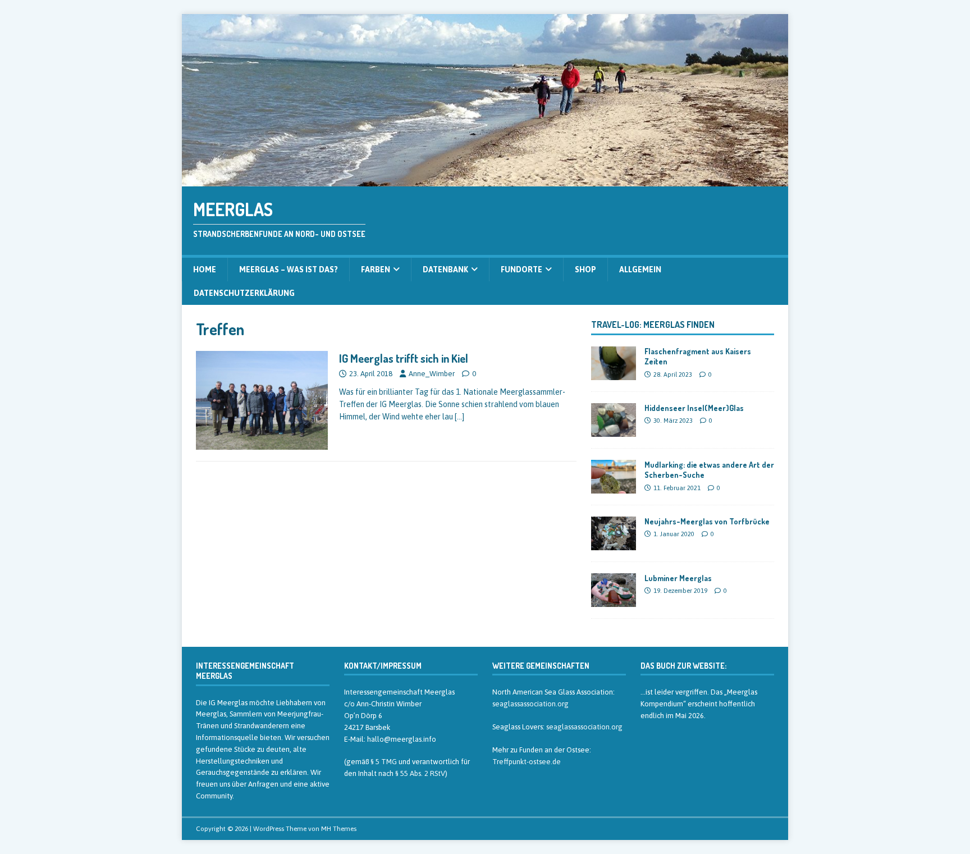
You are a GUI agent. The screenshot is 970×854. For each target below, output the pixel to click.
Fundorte (521, 269)
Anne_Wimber (432, 373)
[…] (459, 416)
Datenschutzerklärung (244, 293)
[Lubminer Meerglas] (613, 600)
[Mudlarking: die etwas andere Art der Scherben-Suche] (613, 487)
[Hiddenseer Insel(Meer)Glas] (613, 430)
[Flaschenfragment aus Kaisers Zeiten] (613, 373)
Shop (585, 269)
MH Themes (338, 829)
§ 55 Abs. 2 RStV (420, 773)
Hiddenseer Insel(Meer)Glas (694, 408)
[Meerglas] (485, 180)
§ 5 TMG (383, 761)
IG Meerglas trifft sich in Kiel (403, 358)
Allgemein (640, 269)
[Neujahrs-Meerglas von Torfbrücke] (613, 544)
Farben (375, 269)
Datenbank (445, 269)
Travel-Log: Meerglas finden (653, 324)
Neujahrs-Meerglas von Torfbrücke (707, 521)
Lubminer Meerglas (678, 578)
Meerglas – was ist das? (288, 269)
